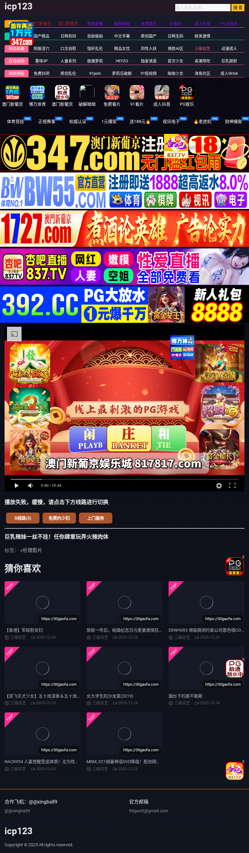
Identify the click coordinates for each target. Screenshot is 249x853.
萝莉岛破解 (122, 73)
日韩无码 (175, 36)
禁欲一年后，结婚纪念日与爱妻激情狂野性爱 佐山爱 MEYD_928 (146, 630)
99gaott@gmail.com (148, 810)
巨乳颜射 (229, 61)
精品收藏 (17, 48)
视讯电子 (171, 121)
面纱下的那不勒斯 (186, 696)
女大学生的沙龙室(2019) (110, 696)
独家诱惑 (149, 61)
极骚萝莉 (95, 61)
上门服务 (95, 518)
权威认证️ (77, 121)
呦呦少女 (175, 73)
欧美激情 (202, 36)
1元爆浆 (109, 121)
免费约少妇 (59, 518)
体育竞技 (15, 121)
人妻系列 (68, 61)
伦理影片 (32, 550)
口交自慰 (68, 48)
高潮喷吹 (202, 61)
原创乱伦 (68, 73)
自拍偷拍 (95, 36)
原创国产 (149, 36)
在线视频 (17, 61)
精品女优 (122, 48)
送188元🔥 (140, 121)
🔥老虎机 (202, 121)
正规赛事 (46, 121)
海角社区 (202, 73)
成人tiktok (229, 73)
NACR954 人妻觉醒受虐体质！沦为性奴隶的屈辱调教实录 (59, 761)
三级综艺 (202, 48)
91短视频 (149, 73)
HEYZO (122, 61)
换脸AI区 (175, 48)
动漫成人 (229, 48)
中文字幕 (122, 36)
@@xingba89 (17, 810)
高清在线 (17, 36)
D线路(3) (23, 518)
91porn (95, 73)
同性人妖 (149, 48)
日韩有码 (68, 36)
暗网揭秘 (17, 73)
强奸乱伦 (95, 48)
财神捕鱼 (233, 121)
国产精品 (41, 36)
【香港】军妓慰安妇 (24, 630)
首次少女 (175, 61)
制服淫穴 (41, 48)
